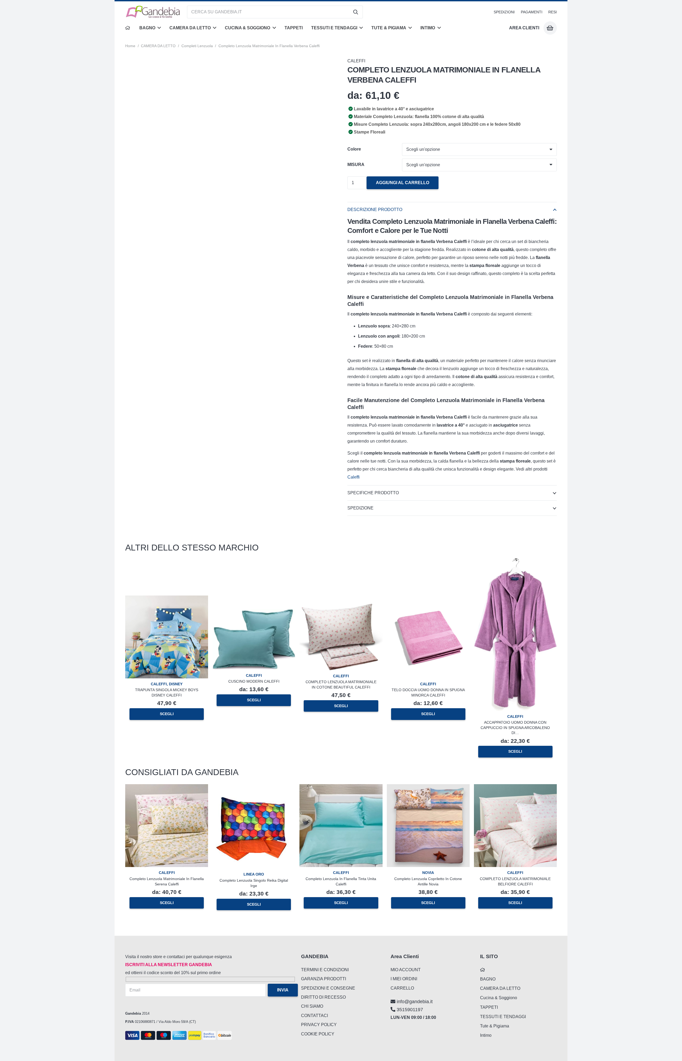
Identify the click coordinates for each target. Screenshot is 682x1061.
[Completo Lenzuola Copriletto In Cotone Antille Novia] (428, 788)
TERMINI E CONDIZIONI (325, 969)
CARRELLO (402, 988)
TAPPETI (489, 1007)
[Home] (128, 28)
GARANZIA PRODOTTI (323, 979)
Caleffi (354, 477)
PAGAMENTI (531, 12)
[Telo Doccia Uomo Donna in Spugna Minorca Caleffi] (428, 599)
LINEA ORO (253, 874)
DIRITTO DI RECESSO (323, 997)
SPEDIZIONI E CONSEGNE (328, 988)
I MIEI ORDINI (404, 979)
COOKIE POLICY (317, 1034)
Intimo (486, 1035)
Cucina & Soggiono (498, 997)
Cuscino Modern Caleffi (253, 681)
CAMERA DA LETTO (158, 46)
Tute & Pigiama (494, 1026)
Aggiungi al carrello (402, 182)
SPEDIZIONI (504, 12)
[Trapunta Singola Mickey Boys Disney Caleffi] (166, 599)
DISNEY (175, 684)
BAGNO (488, 979)
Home (130, 46)
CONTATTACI (314, 1015)
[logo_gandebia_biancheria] (153, 12)
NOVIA (428, 872)
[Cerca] (355, 12)
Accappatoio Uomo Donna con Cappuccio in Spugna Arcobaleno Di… (515, 727)
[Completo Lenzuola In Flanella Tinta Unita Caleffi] (340, 788)
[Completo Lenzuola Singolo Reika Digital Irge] (253, 786)
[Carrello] (550, 28)
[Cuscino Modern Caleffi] (253, 613)
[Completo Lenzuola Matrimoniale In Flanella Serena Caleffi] (166, 788)
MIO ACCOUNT (406, 969)
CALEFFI (356, 61)
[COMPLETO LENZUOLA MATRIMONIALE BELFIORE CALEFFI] (515, 788)
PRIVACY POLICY (319, 1024)
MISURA (355, 164)
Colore (354, 149)
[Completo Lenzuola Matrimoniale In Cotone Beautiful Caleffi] (340, 607)
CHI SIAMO (312, 1006)
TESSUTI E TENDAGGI (503, 1016)
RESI (552, 12)
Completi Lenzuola (197, 46)
